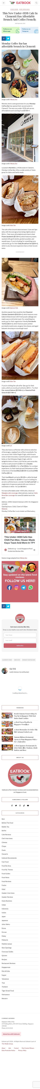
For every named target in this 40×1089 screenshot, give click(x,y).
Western (5, 998)
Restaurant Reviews (8, 963)
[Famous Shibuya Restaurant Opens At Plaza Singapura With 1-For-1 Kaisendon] (7, 739)
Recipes (4, 959)
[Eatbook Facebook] (9, 587)
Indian (4, 905)
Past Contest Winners (28, 1048)
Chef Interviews (7, 838)
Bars (3, 819)
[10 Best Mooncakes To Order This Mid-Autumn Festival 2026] (7, 731)
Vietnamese (6, 994)
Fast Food (5, 862)
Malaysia (5, 940)
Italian (4, 913)
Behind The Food (7, 823)
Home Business (7, 901)
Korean (4, 932)
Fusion (4, 885)
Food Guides (6, 873)
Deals (4, 850)
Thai (3, 983)
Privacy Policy (22, 1050)
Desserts (5, 854)
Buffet (4, 831)
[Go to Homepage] (20, 2)
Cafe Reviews (6, 834)
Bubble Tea (5, 827)
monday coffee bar (28, 659)
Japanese (5, 920)
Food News (14, 9)
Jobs (9, 1048)
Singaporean (6, 967)
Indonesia (5, 909)
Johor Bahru (6, 924)
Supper (4, 975)
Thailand (5, 987)
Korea (4, 928)
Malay (4, 936)
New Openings (24, 9)
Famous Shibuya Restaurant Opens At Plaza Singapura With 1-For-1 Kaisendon (25, 739)
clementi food (7, 659)
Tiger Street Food (8, 991)
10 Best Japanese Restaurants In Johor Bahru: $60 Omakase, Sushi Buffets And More (25, 748)
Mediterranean (7, 944)
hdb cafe (17, 659)
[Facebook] (4, 38)
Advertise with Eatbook (11, 1034)
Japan (4, 916)
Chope (4, 846)
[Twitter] (8, 38)
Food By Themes (7, 870)
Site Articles (6, 971)
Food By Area (6, 866)
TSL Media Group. (7, 1044)
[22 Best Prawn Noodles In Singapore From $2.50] (7, 724)
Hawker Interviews (8, 893)
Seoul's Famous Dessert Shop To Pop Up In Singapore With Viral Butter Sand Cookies (25, 716)
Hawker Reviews (7, 897)
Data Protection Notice (8, 1050)
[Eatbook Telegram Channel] (23, 587)
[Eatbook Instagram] (16, 587)
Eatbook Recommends (9, 858)
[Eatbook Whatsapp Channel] (30, 587)
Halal (3, 889)
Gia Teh (12, 669)
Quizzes (4, 955)
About (3, 1048)
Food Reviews (6, 881)
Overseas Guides (7, 952)
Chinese (4, 842)
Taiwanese (5, 979)
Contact (16, 1048)
